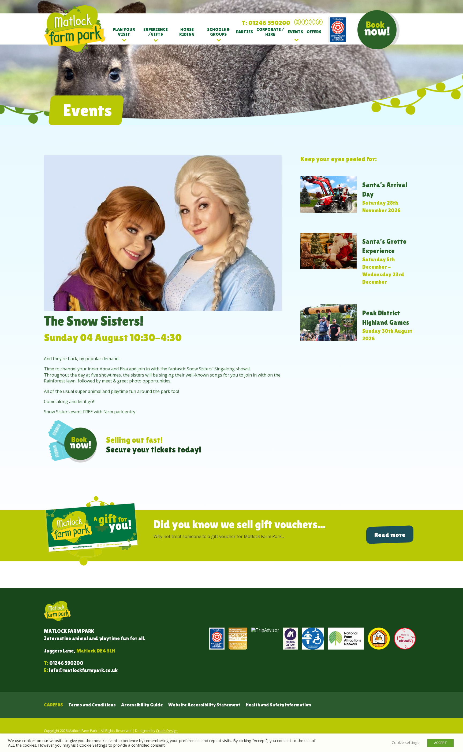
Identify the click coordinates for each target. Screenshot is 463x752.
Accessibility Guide (142, 704)
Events (295, 31)
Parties (244, 31)
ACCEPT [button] (440, 742)
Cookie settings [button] (405, 742)
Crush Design (167, 730)
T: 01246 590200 (266, 22)
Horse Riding (187, 32)
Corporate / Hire (270, 32)
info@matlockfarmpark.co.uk (83, 670)
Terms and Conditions (92, 704)
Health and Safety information (278, 704)
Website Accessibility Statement (204, 704)
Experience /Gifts (155, 32)
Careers (53, 704)
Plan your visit (124, 32)
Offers (314, 31)
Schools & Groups (218, 32)
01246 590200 (66, 663)
